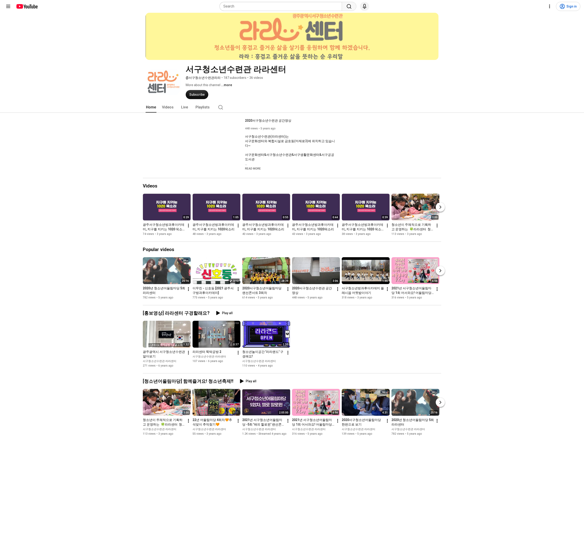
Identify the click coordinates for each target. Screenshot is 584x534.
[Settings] (549, 6)
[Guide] (8, 6)
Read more (253, 168)
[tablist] (292, 107)
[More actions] (188, 225)
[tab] (151, 107)
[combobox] (282, 6)
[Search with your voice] (364, 6)
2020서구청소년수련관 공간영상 (268, 120)
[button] (253, 168)
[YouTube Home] (27, 6)
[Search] (349, 6)
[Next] (440, 207)
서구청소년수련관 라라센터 (159, 361)
